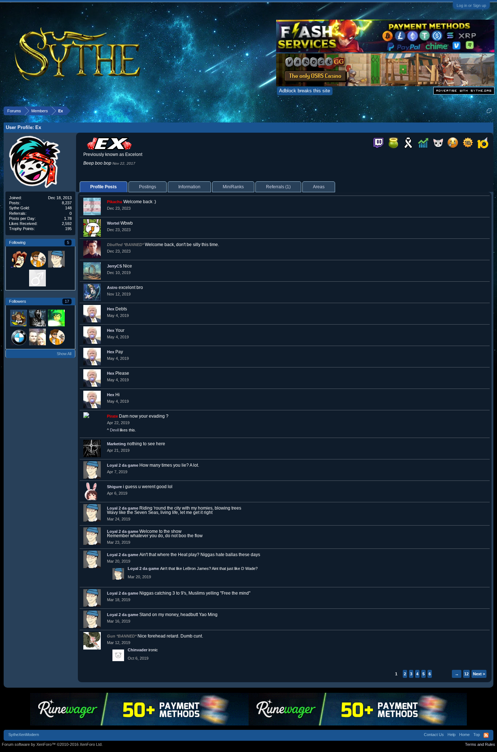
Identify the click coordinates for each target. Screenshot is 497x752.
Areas (319, 186)
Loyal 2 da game (122, 465)
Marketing (116, 444)
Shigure (114, 486)
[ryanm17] (37, 277)
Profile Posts (103, 186)
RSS (486, 735)
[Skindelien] (37, 336)
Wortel (113, 223)
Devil (114, 430)
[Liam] (56, 317)
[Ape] (18, 317)
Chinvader (137, 650)
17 (67, 301)
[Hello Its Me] (18, 336)
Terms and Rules (480, 744)
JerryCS (114, 266)
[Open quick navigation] (489, 110)
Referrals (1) (278, 186)
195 (68, 228)
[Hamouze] (18, 259)
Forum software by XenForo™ (52, 744)
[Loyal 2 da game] (56, 259)
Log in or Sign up (471, 5)
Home (464, 734)
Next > (479, 674)
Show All (64, 353)
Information (189, 186)
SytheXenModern (23, 734)
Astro (112, 287)
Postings (147, 186)
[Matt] (37, 259)
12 (466, 674)
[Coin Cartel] (37, 317)
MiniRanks (233, 186)
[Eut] (18, 277)
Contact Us (434, 734)
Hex (110, 309)
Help (452, 734)
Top (476, 734)
